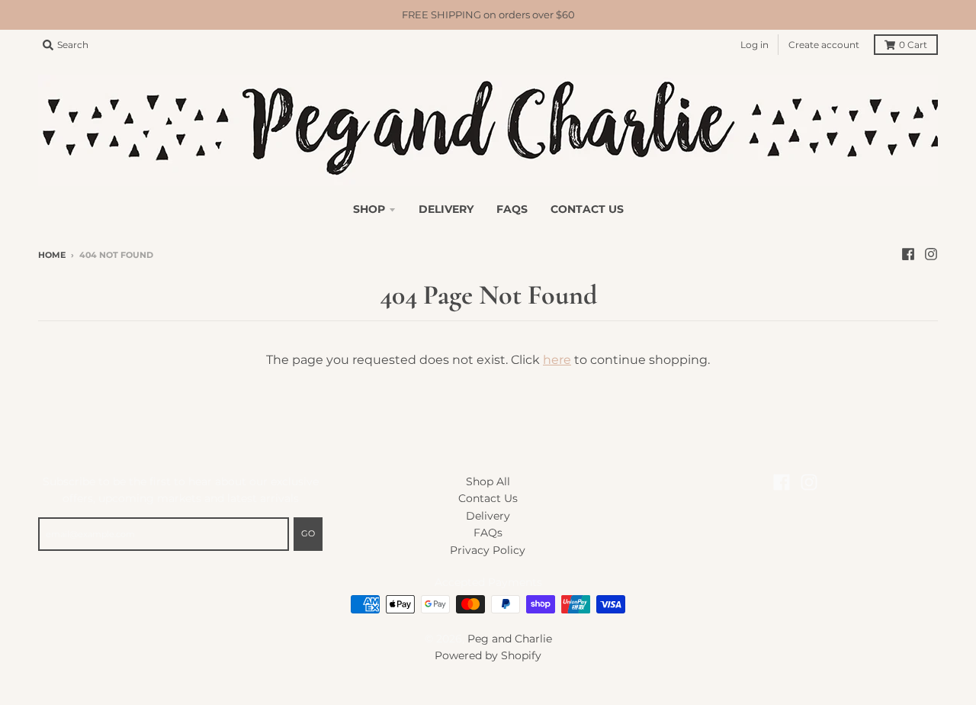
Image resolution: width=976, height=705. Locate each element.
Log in (754, 44)
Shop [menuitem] (369, 209)
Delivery (488, 516)
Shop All (488, 481)
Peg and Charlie (509, 638)
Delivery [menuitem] (446, 209)
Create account (823, 44)
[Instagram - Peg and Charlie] (931, 254)
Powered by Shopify (488, 655)
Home (52, 254)
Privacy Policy (487, 550)
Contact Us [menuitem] (587, 209)
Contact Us (488, 498)
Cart (913, 44)
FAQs (488, 532)
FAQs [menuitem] (512, 209)
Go (308, 533)
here (557, 359)
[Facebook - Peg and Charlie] (908, 254)
